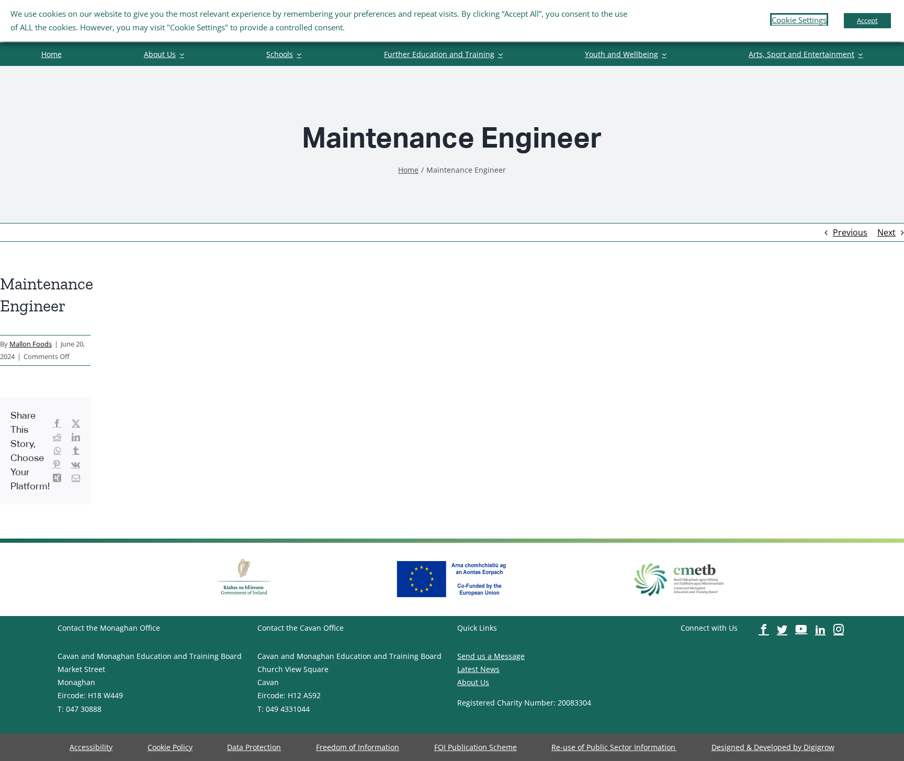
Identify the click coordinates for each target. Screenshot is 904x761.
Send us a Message (491, 656)
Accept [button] (867, 20)
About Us (473, 682)
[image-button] (244, 557)
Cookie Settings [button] (799, 20)
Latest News (478, 669)
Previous (850, 232)
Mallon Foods (30, 344)
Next (886, 232)
